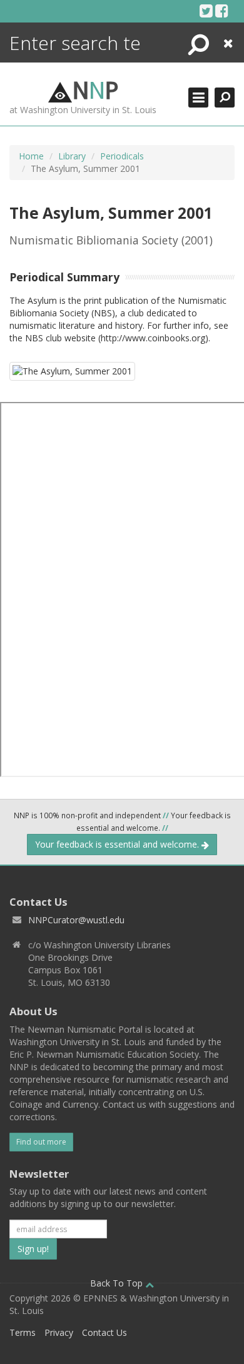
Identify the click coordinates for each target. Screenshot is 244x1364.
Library (72, 156)
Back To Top (117, 1283)
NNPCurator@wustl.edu (76, 920)
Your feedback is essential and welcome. (118, 844)
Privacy (58, 1332)
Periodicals (122, 156)
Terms (22, 1332)
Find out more (41, 1141)
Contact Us (104, 1332)
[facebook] (221, 10)
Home (31, 156)
